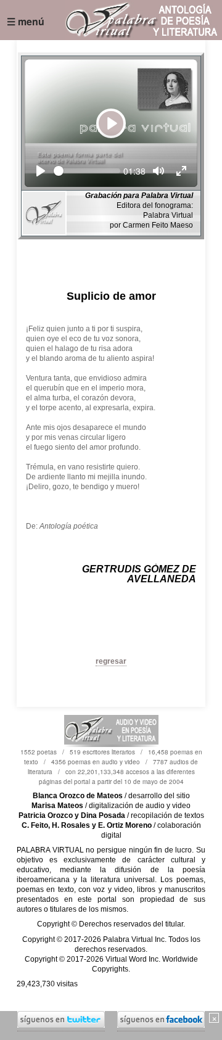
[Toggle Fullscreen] (181, 171)
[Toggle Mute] (158, 171)
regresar (111, 661)
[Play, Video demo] (41, 171)
